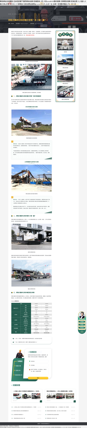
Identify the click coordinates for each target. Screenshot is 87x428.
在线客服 (82, 321)
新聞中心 (42, 3)
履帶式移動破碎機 (65, 99)
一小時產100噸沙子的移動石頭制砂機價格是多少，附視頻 (24, 407)
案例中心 (36, 3)
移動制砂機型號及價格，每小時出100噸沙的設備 (56, 410)
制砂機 (65, 51)
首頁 (22, 3)
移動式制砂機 (65, 67)
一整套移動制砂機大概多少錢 (19, 418)
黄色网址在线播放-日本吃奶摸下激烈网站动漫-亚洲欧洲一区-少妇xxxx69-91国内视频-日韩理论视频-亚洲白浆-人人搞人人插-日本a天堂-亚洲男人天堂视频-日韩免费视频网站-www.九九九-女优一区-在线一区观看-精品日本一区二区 (40, 427)
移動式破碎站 (65, 83)
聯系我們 (52, 3)
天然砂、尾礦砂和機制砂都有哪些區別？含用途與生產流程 (30, 338)
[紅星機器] (13, 3)
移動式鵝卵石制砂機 (30, 35)
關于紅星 (26, 3)
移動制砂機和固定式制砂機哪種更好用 (21, 410)
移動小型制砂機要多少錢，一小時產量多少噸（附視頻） (58, 407)
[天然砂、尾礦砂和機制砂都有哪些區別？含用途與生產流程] (69, 27)
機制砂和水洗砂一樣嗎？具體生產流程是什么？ (27, 342)
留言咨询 (82, 327)
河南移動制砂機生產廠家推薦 (53, 414)
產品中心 (31, 3)
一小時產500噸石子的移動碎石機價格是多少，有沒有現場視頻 (26, 391)
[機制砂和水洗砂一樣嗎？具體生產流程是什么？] (74, 27)
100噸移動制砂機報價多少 (18, 414)
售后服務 (47, 3)
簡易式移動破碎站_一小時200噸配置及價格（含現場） (60, 391)
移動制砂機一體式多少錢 (52, 418)
